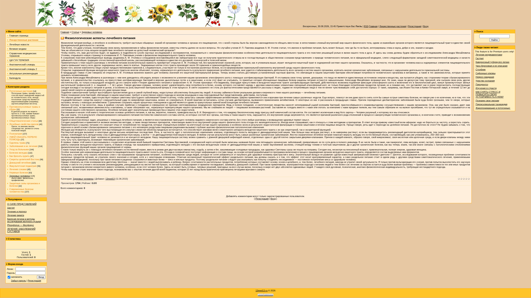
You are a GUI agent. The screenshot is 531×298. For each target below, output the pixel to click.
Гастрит (480, 58)
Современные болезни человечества (21, 190)
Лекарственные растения (392, 26)
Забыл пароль (18, 280)
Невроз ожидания (485, 77)
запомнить (16, 277)
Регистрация (414, 26)
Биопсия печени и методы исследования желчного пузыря (24, 220)
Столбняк (481, 69)
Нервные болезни (18, 172)
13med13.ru (262, 290)
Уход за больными (19, 149)
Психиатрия (15, 133)
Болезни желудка (18, 152)
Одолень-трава (17, 143)
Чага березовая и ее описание (492, 66)
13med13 (110, 179)
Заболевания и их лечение (23, 146)
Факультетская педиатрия (23, 166)
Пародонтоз (482, 84)
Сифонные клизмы (486, 73)
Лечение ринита (15, 215)
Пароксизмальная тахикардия (491, 104)
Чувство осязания (485, 80)
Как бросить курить (19, 156)
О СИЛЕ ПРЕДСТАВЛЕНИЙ (22, 204)
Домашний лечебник (20, 162)
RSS (366, 26)
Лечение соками (18, 169)
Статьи (75, 32)
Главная (373, 26)
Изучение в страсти (486, 88)
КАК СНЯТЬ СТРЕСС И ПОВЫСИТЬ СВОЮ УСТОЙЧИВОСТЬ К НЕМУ (490, 94)
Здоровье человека (19, 176)
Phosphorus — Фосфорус (20, 225)
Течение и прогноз (17, 211)
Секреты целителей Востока (24, 159)
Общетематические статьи (23, 121)
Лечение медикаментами (489, 54)
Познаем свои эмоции (487, 100)
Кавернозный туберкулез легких (492, 62)
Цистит (11, 208)
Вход (425, 26)
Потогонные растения (20, 91)
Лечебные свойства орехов (23, 124)
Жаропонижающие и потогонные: (493, 108)
